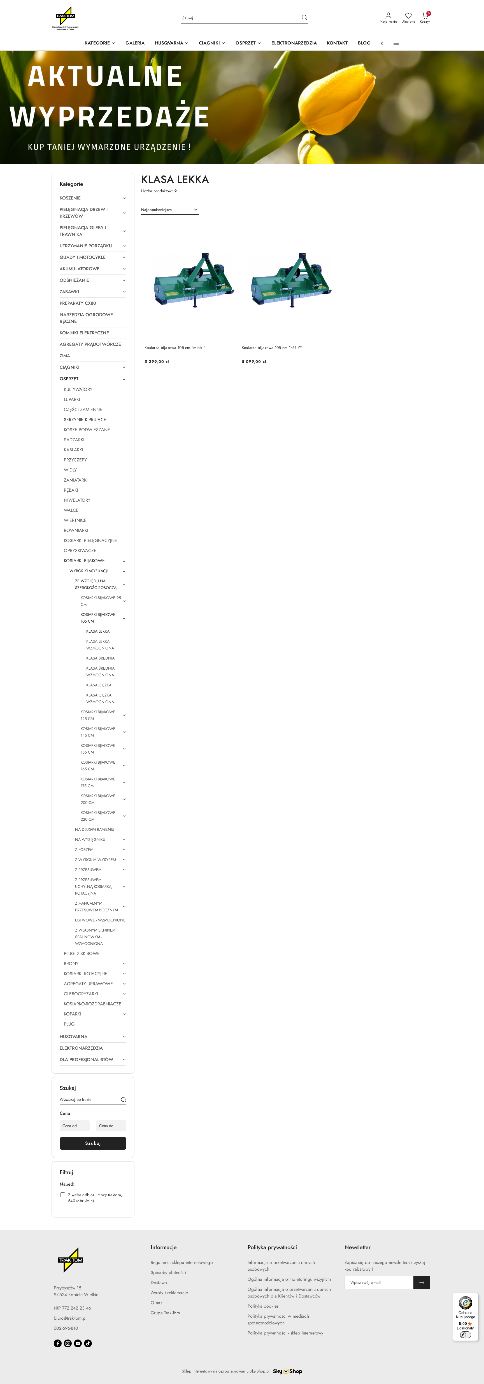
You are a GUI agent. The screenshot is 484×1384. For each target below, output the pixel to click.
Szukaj (93, 1143)
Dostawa (159, 1282)
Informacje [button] (164, 1247)
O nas (156, 1302)
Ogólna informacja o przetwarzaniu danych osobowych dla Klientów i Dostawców (289, 1292)
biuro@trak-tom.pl (70, 1318)
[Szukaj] (123, 1100)
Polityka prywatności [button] (272, 1247)
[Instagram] (68, 1343)
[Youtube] (78, 1343)
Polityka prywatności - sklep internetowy (285, 1333)
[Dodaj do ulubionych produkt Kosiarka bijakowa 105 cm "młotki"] (228, 226)
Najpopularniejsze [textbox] (156, 209)
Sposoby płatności (168, 1272)
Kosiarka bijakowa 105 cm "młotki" (175, 347)
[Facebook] (58, 1343)
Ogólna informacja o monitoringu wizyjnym (289, 1279)
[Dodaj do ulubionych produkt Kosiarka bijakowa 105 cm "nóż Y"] (325, 226)
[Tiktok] (88, 1343)
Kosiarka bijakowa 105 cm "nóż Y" (272, 347)
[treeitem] (93, 198)
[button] (172, 43)
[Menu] (475, 1296)
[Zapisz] (421, 1282)
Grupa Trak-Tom (165, 1313)
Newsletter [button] (358, 1247)
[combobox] (170, 210)
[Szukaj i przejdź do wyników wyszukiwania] (304, 18)
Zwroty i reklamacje (169, 1292)
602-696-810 (66, 1328)
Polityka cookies (263, 1306)
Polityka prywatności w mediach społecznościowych (278, 1319)
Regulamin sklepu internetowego (182, 1262)
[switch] (465, 1334)
